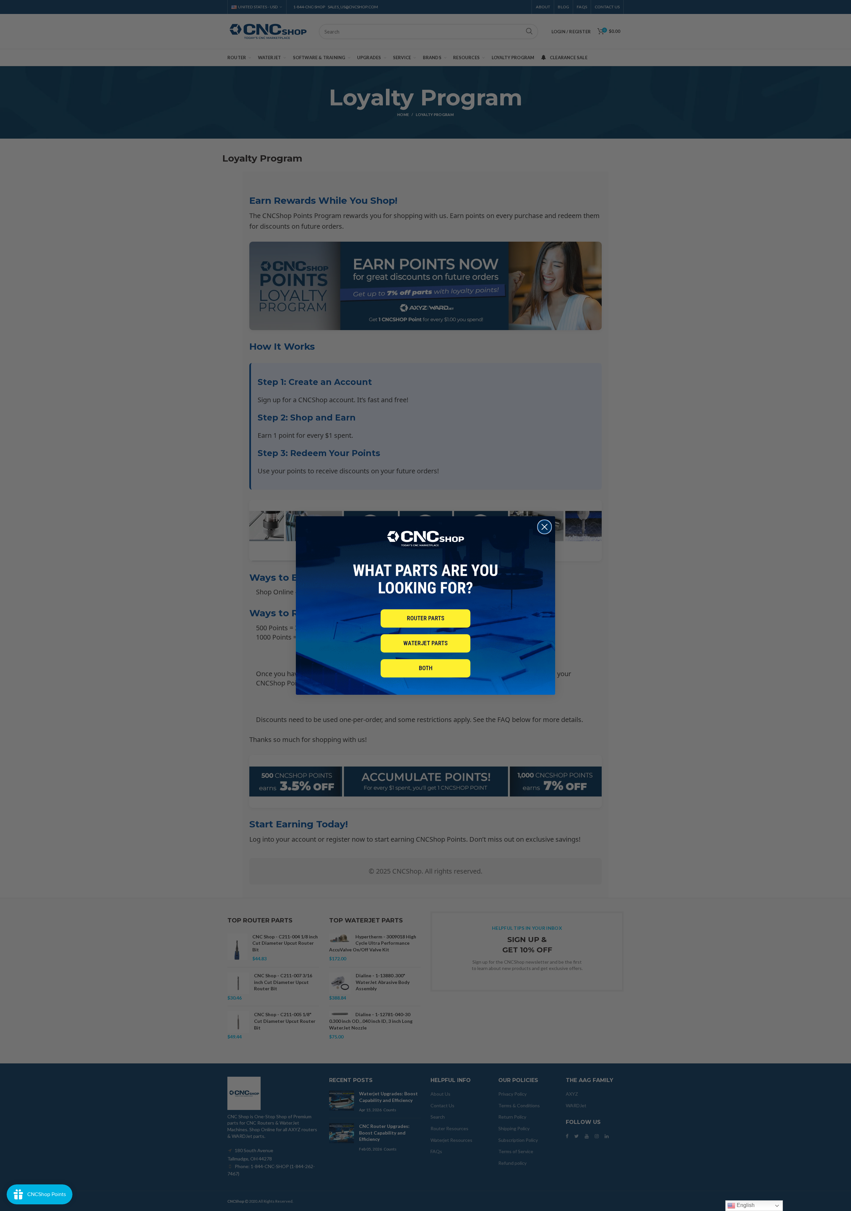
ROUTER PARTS (425, 618)
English (745, 1205)
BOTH (425, 668)
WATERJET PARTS (425, 643)
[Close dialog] (544, 527)
